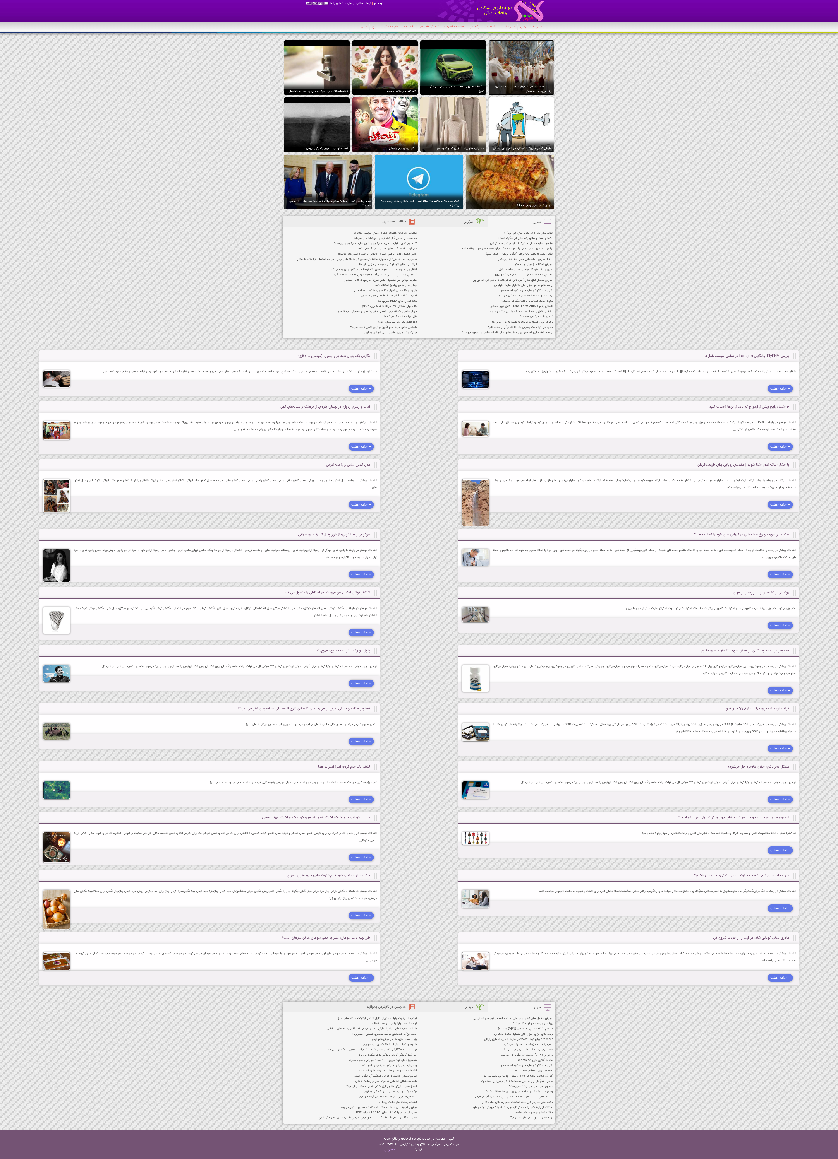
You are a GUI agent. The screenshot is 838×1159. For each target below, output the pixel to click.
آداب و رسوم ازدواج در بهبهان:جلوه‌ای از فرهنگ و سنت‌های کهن (325, 407)
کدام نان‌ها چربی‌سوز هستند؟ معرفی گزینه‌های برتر (388, 1096)
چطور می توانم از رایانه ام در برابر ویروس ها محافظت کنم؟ (519, 1091)
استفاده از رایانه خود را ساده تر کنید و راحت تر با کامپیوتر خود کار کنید (512, 1107)
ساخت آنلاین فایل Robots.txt (535, 1060)
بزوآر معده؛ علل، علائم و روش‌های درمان (394, 1039)
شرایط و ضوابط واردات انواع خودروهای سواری (390, 1044)
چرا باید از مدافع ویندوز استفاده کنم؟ (396, 285)
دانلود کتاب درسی (531, 26)
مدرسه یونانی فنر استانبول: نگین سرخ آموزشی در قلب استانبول (380, 280)
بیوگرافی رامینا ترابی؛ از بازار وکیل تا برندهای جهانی (334, 535)
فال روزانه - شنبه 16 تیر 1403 (400, 316)
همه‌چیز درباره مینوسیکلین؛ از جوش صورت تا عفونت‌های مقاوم (745, 651)
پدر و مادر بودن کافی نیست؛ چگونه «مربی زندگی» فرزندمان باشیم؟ (741, 876)
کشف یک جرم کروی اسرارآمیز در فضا (344, 767)
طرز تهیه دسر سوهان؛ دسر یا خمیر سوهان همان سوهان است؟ (326, 938)
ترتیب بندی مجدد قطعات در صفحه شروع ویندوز (525, 295)
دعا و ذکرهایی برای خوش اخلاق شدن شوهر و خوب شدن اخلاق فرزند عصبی (316, 818)
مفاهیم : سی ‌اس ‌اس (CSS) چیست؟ (531, 1086)
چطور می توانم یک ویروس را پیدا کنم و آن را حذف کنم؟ (520, 327)
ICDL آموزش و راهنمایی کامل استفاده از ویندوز (525, 259)
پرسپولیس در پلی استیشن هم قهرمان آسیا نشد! (389, 1065)
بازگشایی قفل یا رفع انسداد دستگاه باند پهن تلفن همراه (521, 311)
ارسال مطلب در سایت (358, 3)
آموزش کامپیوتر (429, 26)
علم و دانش (391, 26)
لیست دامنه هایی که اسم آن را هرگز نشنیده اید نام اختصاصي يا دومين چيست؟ (507, 332)
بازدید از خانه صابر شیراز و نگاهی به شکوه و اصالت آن (385, 290)
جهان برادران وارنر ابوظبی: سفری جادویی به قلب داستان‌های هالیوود (377, 253)
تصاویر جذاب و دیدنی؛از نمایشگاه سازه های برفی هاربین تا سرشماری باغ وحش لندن (368, 1117)
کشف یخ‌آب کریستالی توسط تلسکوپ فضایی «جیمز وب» (384, 1034)
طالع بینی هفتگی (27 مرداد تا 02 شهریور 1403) (389, 306)
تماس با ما (336, 3)
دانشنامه (409, 26)
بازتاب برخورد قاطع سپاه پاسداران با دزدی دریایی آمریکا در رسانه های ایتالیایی (372, 1028)
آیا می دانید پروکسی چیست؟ (536, 316)
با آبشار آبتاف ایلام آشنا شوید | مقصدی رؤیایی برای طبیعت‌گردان (743, 465)
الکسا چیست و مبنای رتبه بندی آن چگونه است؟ (525, 238)
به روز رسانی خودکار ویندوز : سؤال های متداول (526, 269)
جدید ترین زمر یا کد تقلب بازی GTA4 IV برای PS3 (386, 1112)
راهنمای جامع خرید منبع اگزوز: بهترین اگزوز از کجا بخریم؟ (383, 327)
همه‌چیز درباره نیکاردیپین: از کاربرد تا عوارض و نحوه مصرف (383, 1060)
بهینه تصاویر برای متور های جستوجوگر (531, 1117)
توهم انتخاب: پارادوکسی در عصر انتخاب (394, 1023)
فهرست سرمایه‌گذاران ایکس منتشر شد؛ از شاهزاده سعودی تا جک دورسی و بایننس (369, 1049)
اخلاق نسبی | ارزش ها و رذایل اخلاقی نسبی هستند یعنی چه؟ (381, 1086)
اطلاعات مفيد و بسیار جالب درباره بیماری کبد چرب (388, 1070)
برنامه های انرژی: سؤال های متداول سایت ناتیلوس (523, 285)
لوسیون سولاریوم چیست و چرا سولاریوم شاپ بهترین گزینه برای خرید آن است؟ (733, 818)
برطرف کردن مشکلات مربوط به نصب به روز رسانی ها (522, 322)
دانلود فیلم (508, 26)
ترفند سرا (475, 26)
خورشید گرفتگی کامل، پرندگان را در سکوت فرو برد (388, 1055)
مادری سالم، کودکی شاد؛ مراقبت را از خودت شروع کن (751, 938)
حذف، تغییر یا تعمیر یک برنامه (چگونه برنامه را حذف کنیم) (519, 253)
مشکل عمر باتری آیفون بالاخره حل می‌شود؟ (758, 767)
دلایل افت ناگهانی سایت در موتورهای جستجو (527, 290)
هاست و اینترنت (454, 26)
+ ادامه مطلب (780, 389)
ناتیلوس (389, 1149)
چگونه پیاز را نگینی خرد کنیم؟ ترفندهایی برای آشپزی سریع (328, 876)
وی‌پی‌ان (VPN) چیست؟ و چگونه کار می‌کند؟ (527, 1055)
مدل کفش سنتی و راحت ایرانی (348, 465)
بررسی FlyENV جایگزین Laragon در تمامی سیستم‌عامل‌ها (746, 356)
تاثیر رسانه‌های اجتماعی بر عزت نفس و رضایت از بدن (386, 1081)
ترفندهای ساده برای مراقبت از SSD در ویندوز (757, 709)
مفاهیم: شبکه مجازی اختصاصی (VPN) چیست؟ (525, 1028)
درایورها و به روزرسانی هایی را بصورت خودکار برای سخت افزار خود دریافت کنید (507, 248)
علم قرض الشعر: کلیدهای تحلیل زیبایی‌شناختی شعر (387, 248)
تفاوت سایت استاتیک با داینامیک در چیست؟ (527, 301)
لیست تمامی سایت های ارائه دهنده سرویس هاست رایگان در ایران (514, 1096)
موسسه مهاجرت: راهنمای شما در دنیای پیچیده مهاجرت (385, 233)
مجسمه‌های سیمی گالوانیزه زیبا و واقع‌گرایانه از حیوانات (385, 238)
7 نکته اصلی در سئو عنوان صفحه (534, 1112)
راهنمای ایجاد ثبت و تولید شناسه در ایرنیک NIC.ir (524, 274)
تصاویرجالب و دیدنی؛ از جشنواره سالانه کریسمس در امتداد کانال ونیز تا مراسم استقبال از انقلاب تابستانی (356, 259)
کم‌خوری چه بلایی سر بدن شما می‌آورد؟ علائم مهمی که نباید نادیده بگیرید (374, 274)
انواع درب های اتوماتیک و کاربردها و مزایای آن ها (388, 264)
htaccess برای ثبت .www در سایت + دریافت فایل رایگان (518, 1039)
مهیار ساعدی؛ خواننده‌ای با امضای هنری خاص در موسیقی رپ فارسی (377, 311)
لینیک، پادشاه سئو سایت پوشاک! (398, 1102)
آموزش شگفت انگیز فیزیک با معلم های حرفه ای (389, 295)
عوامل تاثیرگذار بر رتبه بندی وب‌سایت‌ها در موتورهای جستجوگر (517, 1081)
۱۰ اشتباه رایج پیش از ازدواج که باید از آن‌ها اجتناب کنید (749, 407)
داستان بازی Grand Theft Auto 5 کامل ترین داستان (521, 306)
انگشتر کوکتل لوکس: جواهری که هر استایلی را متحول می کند (327, 593)
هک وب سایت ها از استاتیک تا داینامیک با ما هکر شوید (520, 243)
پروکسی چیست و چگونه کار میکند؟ (533, 1023)
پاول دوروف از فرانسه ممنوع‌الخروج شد (342, 651)
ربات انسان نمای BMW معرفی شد (397, 301)
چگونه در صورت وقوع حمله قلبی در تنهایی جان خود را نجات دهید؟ (741, 535)
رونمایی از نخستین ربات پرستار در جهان (761, 593)
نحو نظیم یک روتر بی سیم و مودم (397, 322)
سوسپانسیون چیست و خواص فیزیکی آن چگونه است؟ (385, 1076)
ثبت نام (378, 3)
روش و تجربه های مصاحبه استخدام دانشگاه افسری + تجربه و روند (378, 1107)
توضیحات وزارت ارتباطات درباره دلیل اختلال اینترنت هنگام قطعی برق (377, 1018)
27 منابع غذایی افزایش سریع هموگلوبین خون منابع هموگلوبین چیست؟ (375, 243)
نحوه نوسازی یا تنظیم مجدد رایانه (534, 1070)
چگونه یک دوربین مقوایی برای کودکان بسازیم (390, 332)
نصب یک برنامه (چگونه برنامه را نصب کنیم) (528, 1044)
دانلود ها (491, 26)
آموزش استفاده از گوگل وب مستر (534, 264)
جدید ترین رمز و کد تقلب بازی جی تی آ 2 (528, 233)
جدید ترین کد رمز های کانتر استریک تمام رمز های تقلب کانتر (517, 1102)
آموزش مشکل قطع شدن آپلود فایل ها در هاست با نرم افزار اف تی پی (513, 280)
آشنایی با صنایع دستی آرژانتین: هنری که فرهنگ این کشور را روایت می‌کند (374, 269)
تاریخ (375, 26)
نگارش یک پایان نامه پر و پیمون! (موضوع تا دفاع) (334, 356)
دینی (364, 26)
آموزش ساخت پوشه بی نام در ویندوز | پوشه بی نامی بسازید (518, 1076)
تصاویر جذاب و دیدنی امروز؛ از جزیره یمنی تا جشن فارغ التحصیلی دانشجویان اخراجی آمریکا (304, 709)
